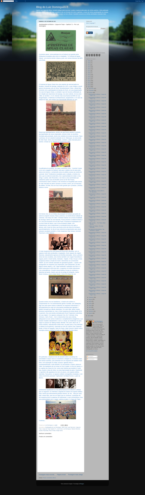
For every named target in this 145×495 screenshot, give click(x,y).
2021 (89, 70)
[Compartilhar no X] (64, 425)
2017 (89, 78)
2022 (89, 68)
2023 (89, 66)
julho (90, 301)
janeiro (91, 313)
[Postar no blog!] (63, 425)
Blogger (82, 483)
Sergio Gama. (59, 430)
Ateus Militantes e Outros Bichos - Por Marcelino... (97, 191)
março (90, 309)
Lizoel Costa (60, 428)
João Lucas (64, 427)
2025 (89, 62)
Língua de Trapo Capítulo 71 (49, 428)
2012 (89, 315)
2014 (89, 84)
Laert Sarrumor (71, 427)
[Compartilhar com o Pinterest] (67, 425)
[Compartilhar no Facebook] (65, 425)
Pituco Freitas (52, 430)
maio (90, 305)
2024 (89, 65)
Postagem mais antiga (75, 474)
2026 (89, 61)
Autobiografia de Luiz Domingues (53, 427)
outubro (91, 92)
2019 (89, 74)
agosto (91, 299)
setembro (91, 297)
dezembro (91, 88)
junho (90, 303)
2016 (89, 80)
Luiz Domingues (67, 428)
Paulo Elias (45, 430)
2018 (89, 76)
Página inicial (61, 474)
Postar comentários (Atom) (49, 477)
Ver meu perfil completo (91, 350)
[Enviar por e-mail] (61, 425)
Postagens (90, 356)
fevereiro (91, 311)
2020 (89, 72)
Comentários (91, 359)
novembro (91, 90)
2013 (89, 86)
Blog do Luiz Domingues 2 (52, 7)
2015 (89, 82)
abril (90, 307)
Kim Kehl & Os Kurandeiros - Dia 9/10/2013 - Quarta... (96, 230)
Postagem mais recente (46, 474)
